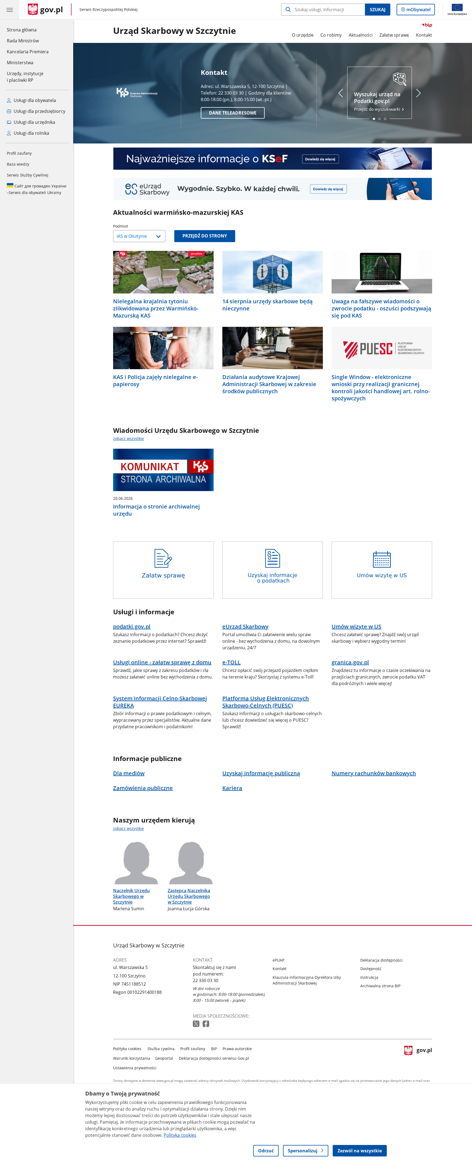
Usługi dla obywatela (34, 100)
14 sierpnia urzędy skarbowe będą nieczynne (267, 305)
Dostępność (371, 968)
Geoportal (164, 1058)
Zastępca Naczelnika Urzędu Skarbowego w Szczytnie (189, 896)
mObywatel (418, 10)
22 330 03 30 (205, 980)
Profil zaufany (19, 153)
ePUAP (278, 960)
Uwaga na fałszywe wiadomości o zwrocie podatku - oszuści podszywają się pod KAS (381, 308)
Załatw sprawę (394, 35)
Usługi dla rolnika (31, 133)
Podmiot (134, 226)
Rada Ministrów (23, 41)
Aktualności (361, 35)
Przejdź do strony (204, 236)
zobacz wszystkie (128, 438)
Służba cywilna (161, 1048)
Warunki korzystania (131, 1058)
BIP (214, 1048)
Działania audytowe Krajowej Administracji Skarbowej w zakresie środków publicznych (269, 384)
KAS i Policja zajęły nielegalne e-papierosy (155, 381)
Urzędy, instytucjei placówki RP (25, 77)
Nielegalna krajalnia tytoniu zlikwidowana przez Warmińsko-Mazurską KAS (155, 308)
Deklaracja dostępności (381, 960)
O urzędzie (303, 35)
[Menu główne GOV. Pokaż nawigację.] (9, 9)
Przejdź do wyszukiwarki (377, 101)
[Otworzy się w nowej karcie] (196, 1024)
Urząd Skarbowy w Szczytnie (174, 30)
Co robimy (331, 35)
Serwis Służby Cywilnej (27, 175)
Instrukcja (369, 977)
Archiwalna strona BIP (380, 985)
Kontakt (424, 35)
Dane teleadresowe (232, 113)
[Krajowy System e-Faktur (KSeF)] (272, 158)
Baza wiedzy (18, 164)
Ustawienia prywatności (135, 1067)
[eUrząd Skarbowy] (272, 189)
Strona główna (28, 30)
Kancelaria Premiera (28, 52)
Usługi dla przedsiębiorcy (39, 111)
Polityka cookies (127, 1048)
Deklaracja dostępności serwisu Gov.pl (214, 1058)
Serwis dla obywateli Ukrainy (36, 189)
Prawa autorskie (237, 1048)
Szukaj (377, 10)
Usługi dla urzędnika (34, 122)
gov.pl (424, 1057)
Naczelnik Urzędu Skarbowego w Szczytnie (131, 896)
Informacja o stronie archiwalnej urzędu (156, 510)
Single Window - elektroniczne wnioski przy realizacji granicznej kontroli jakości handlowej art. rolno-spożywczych (381, 388)
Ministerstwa (20, 63)
